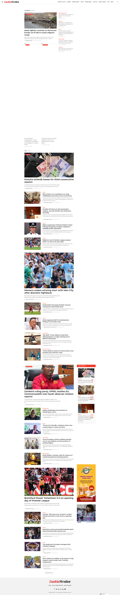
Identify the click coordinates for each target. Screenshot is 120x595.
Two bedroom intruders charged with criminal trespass (56, 545)
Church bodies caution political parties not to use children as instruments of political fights (57, 441)
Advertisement (67, 585)
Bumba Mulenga (29, 40)
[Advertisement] (86, 443)
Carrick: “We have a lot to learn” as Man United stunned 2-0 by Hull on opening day (57, 516)
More (112, 1)
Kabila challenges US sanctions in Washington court (55, 411)
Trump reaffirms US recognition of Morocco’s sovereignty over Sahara (66, 16)
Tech (108, 1)
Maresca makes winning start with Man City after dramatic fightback (48, 291)
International (88, 1)
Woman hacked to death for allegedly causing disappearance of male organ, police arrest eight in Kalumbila (66, 32)
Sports (44, 238)
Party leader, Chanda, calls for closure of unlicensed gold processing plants (57, 456)
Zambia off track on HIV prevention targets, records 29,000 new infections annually (57, 210)
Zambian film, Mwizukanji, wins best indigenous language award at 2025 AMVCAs (66, 24)
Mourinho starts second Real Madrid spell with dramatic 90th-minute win (58, 530)
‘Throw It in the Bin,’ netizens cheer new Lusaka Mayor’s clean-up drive (57, 426)
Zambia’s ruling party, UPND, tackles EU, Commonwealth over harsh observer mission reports (49, 394)
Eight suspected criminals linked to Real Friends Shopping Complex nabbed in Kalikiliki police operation (57, 226)
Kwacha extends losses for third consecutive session (49, 180)
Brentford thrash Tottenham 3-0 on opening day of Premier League (48, 499)
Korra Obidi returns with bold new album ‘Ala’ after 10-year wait (66, 49)
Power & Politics (62, 1)
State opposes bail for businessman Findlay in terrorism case (56, 321)
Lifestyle (95, 1)
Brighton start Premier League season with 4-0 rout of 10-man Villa (57, 241)
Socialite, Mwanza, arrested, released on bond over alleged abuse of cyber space (48, 141)
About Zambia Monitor (57, 585)
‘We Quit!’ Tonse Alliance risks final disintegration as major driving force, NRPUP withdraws (56, 336)
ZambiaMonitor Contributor (50, 327)
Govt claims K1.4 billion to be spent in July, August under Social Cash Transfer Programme (58, 560)
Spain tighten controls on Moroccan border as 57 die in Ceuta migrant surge (40, 32)
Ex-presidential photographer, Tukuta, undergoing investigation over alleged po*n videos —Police (31, 141)
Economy (69, 1)
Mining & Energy (75, 1)
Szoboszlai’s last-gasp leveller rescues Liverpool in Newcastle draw (56, 305)
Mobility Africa (102, 1)
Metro (82, 1)
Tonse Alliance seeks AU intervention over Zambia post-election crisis (58, 351)
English (103, 593)
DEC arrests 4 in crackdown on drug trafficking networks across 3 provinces (57, 195)
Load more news (48, 572)
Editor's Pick (45, 333)
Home (50, 585)
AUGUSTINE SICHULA (48, 202)
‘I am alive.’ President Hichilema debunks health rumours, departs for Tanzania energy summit (66, 42)
